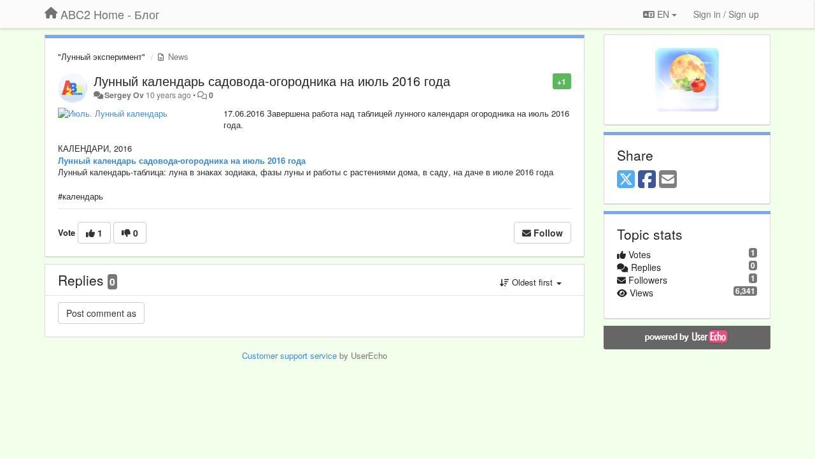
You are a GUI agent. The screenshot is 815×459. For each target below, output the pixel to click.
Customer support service (289, 355)
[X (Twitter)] (626, 180)
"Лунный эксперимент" (101, 56)
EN (663, 14)
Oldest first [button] (532, 282)
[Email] (668, 180)
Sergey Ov (124, 95)
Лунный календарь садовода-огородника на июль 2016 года (272, 80)
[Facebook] (647, 180)
